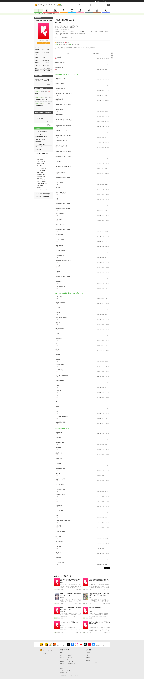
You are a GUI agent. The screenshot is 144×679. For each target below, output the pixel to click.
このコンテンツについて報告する (43, 125)
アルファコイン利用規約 (66, 655)
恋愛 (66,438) (40, 159)
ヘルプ (61, 666)
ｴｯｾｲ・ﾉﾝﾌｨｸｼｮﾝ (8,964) (42, 190)
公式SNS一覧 (100, 645)
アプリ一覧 (61, 645)
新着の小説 (38, 149)
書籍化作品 (38, 141)
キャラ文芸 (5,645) (41, 168)
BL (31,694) (39, 187)
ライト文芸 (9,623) (41, 170)
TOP (35, 13)
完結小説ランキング (40, 139)
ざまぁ (92, 47)
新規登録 (98, 1)
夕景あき (62, 597)
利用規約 (62, 652)
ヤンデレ (87, 47)
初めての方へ (46, 653)
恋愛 (69, 44)
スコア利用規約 (64, 659)
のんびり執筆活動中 (40, 118)
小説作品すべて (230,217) (42, 153)
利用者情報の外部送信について (67, 663)
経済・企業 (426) (41, 179)
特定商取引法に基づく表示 (66, 661)
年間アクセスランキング (41, 136)
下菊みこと (62, 582)
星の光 (36, 93)
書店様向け (89, 660)
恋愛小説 (43, 13)
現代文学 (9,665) (41, 174)
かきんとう (62, 611)
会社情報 (88, 652)
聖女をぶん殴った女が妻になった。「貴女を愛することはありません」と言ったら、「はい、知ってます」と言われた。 (70, 581)
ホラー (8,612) (40, 163)
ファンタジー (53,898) (42, 157)
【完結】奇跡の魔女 (40, 105)
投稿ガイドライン (64, 668)
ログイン (107, 1)
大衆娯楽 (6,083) (41, 176)
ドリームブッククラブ (91, 662)
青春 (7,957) (40, 172)
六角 (89, 582)
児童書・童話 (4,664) (42, 183)
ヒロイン (63, 47)
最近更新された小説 (40, 144)
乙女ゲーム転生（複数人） (78, 47)
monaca (62, 625)
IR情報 (87, 655)
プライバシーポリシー (65, 670)
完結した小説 (39, 146)
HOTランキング (39, 134)
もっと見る (50, 84)
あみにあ (90, 611)
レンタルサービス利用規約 (66, 657)
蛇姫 (56, 22)
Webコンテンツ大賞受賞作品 (42, 196)
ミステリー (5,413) (41, 161)
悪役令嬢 (57, 47)
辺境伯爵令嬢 (69, 47)
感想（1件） (96, 53)
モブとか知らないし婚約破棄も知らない (69, 622)
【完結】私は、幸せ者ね (41, 99)
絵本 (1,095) (40, 185)
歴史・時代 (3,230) (41, 181)
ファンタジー (41, 97)
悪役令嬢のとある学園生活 (95, 607)
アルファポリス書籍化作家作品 (43, 194)
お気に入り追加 (44, 43)
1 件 (66, 22)
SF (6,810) (39, 165)
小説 (39, 13)
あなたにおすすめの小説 (41, 131)
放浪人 (90, 597)
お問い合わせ (63, 672)
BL (39, 91)
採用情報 (88, 657)
